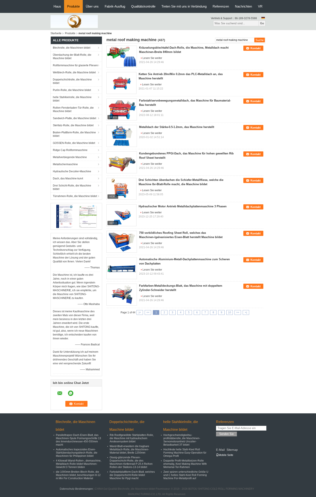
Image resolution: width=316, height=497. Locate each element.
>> (237, 312)
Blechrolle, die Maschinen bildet (71, 47)
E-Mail (220, 449)
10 (229, 312)
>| (246, 312)
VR (260, 6)
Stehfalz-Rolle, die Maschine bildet (73, 125)
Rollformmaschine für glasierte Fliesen (75, 65)
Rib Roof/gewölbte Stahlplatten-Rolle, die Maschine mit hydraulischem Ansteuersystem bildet (132, 438)
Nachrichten (243, 6)
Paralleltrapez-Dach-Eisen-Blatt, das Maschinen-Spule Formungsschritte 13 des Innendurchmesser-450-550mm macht (78, 440)
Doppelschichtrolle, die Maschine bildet (72, 81)
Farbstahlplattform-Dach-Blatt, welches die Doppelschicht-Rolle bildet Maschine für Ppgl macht (132, 475)
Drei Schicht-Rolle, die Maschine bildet (72, 187)
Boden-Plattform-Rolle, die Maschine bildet (74, 134)
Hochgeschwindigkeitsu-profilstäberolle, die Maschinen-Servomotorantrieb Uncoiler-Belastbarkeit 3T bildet (181, 440)
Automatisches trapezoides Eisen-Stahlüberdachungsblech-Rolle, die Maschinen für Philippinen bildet (76, 452)
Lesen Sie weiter (152, 58)
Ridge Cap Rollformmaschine (70, 150)
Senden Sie (226, 433)
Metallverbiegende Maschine (70, 157)
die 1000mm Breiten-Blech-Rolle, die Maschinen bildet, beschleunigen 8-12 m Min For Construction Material (78, 475)
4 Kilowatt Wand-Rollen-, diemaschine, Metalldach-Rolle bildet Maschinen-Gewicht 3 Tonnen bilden (78, 464)
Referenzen (221, 6)
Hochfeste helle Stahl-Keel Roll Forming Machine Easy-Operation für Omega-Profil (184, 452)
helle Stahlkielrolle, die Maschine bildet (72, 99)
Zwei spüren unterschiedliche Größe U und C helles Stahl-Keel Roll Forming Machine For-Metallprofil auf (185, 475)
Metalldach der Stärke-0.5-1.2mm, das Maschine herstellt (176, 127)
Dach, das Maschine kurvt (68, 178)
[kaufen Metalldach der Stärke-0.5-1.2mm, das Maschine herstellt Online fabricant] (121, 136)
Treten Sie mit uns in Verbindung (184, 6)
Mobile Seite (226, 455)
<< (147, 312)
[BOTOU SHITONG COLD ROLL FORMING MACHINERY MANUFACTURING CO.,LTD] (74, 21)
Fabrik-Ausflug (115, 6)
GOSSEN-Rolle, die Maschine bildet (74, 143)
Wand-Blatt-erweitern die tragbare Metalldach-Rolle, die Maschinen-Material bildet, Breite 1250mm (129, 449)
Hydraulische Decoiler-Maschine (72, 171)
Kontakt (255, 48)
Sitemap (232, 449)
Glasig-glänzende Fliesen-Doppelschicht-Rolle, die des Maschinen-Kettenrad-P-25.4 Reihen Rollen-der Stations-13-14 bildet (131, 462)
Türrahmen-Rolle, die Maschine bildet (75, 196)
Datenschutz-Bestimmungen (76, 488)
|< (140, 312)
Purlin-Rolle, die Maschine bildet (72, 90)
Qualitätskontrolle (143, 6)
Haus (57, 6)
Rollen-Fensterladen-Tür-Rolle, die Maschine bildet (73, 109)
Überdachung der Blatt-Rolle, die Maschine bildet (72, 56)
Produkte (73, 6)
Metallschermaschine (65, 164)
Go (262, 23)
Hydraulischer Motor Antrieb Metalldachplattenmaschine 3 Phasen (183, 206)
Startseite (56, 33)
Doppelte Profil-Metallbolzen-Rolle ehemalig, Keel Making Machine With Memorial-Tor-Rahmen (185, 464)
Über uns (92, 6)
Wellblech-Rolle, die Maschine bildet (74, 72)
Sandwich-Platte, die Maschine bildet (74, 118)
